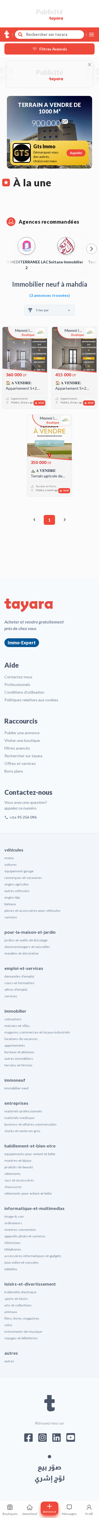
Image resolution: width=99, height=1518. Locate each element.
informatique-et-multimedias (34, 1208)
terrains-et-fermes (18, 1065)
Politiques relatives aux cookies (31, 699)
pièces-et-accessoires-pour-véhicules (32, 910)
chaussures (13, 1187)
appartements (14, 1045)
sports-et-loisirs (16, 1299)
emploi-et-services (23, 968)
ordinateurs (13, 1223)
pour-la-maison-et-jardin (30, 932)
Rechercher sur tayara (23, 755)
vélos (8, 1325)
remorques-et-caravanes (23, 878)
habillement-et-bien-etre (30, 1145)
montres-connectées (20, 1229)
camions (10, 917)
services (10, 996)
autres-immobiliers (18, 1058)
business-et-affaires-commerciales (30, 1124)
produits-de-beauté (18, 1167)
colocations (12, 1019)
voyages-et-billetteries (21, 1338)
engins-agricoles (16, 884)
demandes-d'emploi (19, 976)
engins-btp (12, 897)
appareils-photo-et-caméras (24, 1236)
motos (9, 858)
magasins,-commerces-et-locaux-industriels (37, 1032)
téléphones (12, 1249)
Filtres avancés (17, 748)
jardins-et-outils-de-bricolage (26, 940)
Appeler (76, 153)
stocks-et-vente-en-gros (22, 1131)
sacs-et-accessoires (19, 1180)
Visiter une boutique (22, 740)
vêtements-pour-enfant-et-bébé (28, 1193)
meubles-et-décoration (21, 953)
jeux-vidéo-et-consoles (21, 1262)
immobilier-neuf (16, 1088)
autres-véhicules (16, 891)
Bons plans (13, 771)
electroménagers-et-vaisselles (27, 947)
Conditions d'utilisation (24, 692)
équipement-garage (19, 871)
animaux (10, 1312)
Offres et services (20, 763)
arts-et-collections (18, 1305)
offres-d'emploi (15, 989)
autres (11, 1352)
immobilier (15, 1010)
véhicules (13, 849)
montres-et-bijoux (17, 1160)
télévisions (12, 1243)
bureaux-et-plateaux (19, 1052)
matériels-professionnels (23, 1111)
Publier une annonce (22, 732)
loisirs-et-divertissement (30, 1283)
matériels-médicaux (19, 1118)
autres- (9, 1361)
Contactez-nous (18, 676)
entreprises (16, 1103)
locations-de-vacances (21, 1039)
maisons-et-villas (17, 1026)
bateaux (10, 904)
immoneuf (14, 1080)
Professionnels (17, 684)
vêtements (12, 1174)
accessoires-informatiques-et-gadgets (32, 1256)
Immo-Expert (22, 642)
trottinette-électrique (20, 1292)
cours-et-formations (19, 983)
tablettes (10, 1269)
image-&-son (14, 1216)
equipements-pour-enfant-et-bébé (29, 1154)
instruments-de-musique (23, 1331)
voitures (10, 864)
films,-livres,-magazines (21, 1318)
